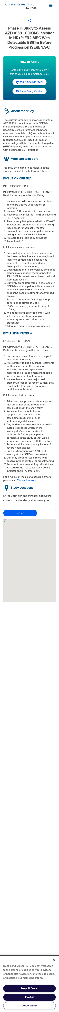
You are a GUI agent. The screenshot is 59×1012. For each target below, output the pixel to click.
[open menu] (51, 5)
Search (20, 513)
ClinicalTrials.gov (27, 480)
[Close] (54, 960)
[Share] (29, 20)
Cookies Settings (29, 1005)
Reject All (29, 997)
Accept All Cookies (29, 988)
